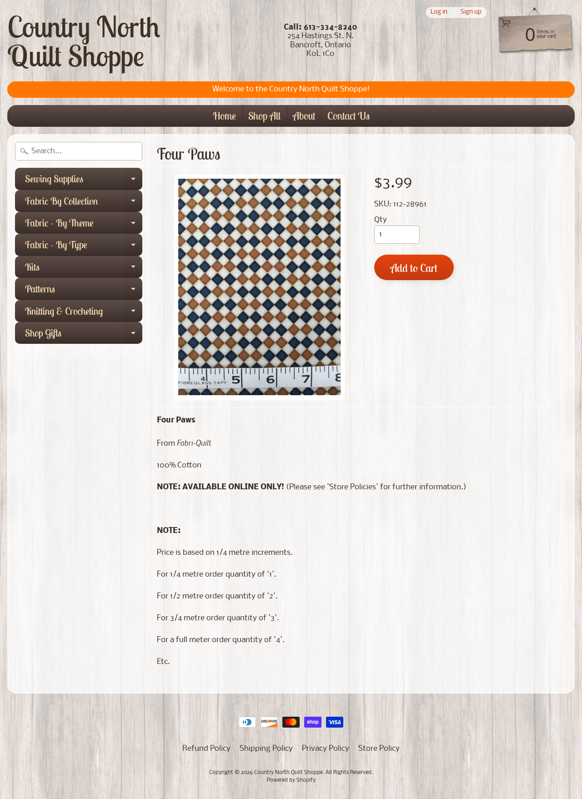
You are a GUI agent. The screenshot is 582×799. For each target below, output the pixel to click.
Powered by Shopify (291, 780)
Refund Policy (206, 748)
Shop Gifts (83, 335)
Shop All (264, 115)
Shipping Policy (266, 748)
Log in (439, 12)
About (304, 115)
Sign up (471, 12)
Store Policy (379, 748)
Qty (380, 220)
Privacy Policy (325, 748)
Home (224, 115)
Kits (83, 269)
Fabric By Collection (83, 203)
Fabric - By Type (83, 247)
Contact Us (348, 115)
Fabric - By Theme (83, 225)
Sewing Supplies (83, 181)
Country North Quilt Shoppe (83, 41)
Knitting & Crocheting (83, 313)
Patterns (83, 291)
